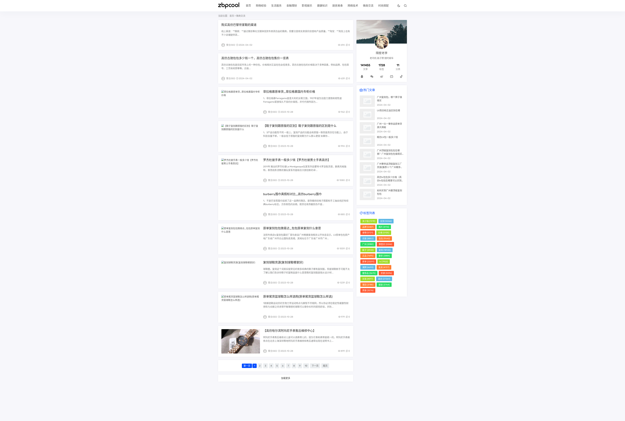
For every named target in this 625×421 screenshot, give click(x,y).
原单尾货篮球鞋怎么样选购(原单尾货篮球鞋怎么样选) (298, 296)
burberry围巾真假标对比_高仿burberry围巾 (292, 194)
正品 (367, 255)
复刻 (385, 250)
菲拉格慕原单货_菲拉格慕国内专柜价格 (289, 92)
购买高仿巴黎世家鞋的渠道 (239, 25)
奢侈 (384, 255)
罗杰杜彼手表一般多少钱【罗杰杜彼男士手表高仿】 (297, 160)
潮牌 (367, 267)
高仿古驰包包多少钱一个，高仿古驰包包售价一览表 (255, 58)
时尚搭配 (383, 5)
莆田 (367, 284)
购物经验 (261, 5)
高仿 (384, 279)
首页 (248, 5)
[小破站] (391, 76)
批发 (384, 267)
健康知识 (322, 5)
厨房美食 (337, 5)
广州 (368, 244)
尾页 (325, 365)
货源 (386, 273)
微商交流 (368, 5)
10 (306, 365)
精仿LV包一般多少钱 (387, 137)
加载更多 (285, 378)
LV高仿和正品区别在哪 (388, 110)
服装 (384, 284)
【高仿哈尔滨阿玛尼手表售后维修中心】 (289, 331)
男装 (367, 290)
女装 (367, 279)
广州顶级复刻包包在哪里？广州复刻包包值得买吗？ (389, 154)
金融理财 (291, 5)
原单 (368, 261)
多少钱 (368, 221)
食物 (367, 232)
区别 (386, 221)
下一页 (315, 365)
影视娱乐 (307, 5)
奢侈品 (368, 273)
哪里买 (385, 244)
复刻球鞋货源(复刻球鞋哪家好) (283, 262)
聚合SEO (230, 45)
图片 (384, 227)
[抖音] (401, 76)
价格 (383, 232)
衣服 (368, 238)
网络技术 (353, 5)
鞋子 (368, 250)
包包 (384, 238)
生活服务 (276, 5)
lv (383, 261)
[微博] (381, 76)
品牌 (367, 227)
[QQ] (362, 76)
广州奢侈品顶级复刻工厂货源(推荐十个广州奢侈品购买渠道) (390, 167)
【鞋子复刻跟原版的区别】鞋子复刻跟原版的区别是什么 (299, 126)
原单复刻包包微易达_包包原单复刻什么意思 (292, 228)
